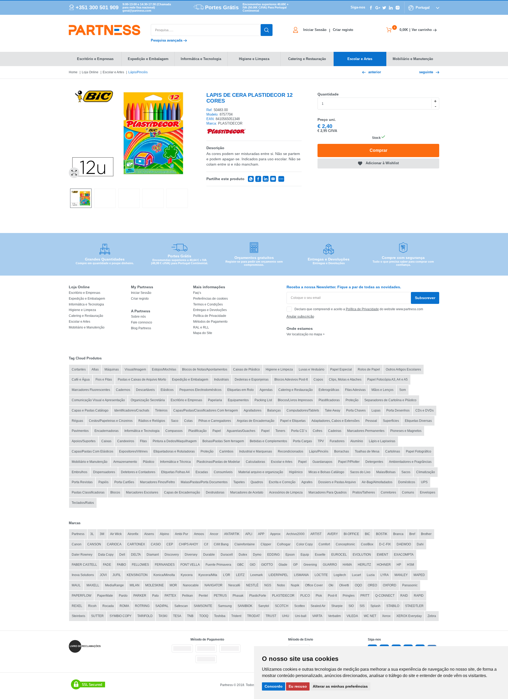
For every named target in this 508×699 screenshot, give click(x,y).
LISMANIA (301, 575)
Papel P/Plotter (349, 462)
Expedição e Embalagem (87, 298)
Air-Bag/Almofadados (377, 482)
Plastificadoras (329, 400)
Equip (305, 554)
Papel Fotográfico (418, 451)
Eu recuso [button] (298, 686)
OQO (358, 585)
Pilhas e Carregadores (214, 421)
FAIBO (121, 564)
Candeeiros (125, 441)
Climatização (425, 472)
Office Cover (314, 585)
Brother (426, 534)
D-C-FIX (385, 544)
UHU (285, 616)
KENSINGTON (137, 575)
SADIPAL (162, 606)
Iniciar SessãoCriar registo (328, 30)
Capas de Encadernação (182, 492)
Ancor (214, 534)
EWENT (382, 554)
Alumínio (356, 441)
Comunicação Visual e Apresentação (98, 400)
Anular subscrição (300, 316)
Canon (76, 544)
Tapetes (239, 482)
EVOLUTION (362, 554)
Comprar (378, 150)
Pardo (123, 595)
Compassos (174, 431)
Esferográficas (329, 390)
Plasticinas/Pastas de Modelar (218, 462)
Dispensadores (104, 472)
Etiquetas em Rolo (240, 390)
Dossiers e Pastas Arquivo (337, 482)
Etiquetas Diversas (418, 421)
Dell (122, 554)
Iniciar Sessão (141, 293)
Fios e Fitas (104, 379)
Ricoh (92, 606)
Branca (398, 534)
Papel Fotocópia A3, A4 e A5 (387, 379)
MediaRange (114, 585)
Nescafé (234, 585)
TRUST (271, 616)
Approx (275, 534)
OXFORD (389, 585)
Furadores (337, 441)
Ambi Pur (181, 534)
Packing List (263, 400)
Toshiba (219, 616)
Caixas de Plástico (246, 369)
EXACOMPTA (404, 554)
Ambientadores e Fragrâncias (410, 462)
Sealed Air (318, 606)
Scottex (299, 606)
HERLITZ (364, 564)
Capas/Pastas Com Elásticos (92, 451)
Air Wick (116, 534)
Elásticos (167, 390)
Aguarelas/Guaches (241, 431)
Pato (155, 595)
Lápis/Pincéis (138, 72)
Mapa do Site (202, 333)
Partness (78, 534)
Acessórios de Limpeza (286, 492)
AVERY (332, 534)
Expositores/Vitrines (133, 451)
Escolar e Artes (113, 72)
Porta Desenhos (398, 410)
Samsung (225, 606)
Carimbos (226, 451)
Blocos (115, 492)
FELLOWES (140, 564)
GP (295, 564)
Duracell (227, 554)
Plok (319, 595)
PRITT (364, 595)
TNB (190, 616)
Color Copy (304, 544)
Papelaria (215, 400)
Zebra (432, 616)
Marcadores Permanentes (365, 431)
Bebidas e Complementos (268, 441)
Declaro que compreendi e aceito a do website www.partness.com (358, 309)
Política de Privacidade (209, 316)
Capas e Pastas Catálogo (90, 410)
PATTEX (170, 595)
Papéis (103, 482)
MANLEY (401, 575)
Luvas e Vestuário (311, 369)
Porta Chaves (356, 410)
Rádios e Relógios (151, 421)
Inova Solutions (83, 575)
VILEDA (352, 616)
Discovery (172, 554)
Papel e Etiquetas (293, 421)
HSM (410, 564)
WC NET (370, 616)
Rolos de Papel (369, 369)
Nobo (281, 585)
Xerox (386, 616)
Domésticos (406, 482)
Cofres (317, 431)
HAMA (347, 564)
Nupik (295, 585)
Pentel (203, 595)
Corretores (388, 492)
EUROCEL (339, 554)
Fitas (143, 441)
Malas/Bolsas (386, 472)
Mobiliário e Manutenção (87, 327)
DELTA (136, 554)
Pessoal (371, 421)
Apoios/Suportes (84, 441)
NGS (267, 585)
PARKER (139, 595)
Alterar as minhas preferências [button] (340, 686)
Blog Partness (141, 328)
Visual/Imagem (135, 369)
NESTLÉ (252, 585)
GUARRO (330, 564)
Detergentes (374, 462)
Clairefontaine (244, 544)
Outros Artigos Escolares (403, 369)
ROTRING (142, 606)
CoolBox (367, 544)
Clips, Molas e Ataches (345, 379)
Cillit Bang (221, 544)
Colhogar (284, 544)
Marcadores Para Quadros (328, 492)
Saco (174, 421)
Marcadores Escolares (142, 492)
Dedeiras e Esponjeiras (252, 379)
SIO (351, 606)
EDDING (273, 554)
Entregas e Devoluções (210, 310)
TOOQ (203, 616)
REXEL (77, 606)
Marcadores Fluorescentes (91, 390)
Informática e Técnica (175, 462)
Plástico (148, 462)
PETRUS (220, 595)
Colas (188, 421)
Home (73, 72)
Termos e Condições (208, 304)
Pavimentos (80, 431)
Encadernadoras (106, 431)
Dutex (243, 554)
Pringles (349, 595)
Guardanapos (322, 462)
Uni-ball (300, 616)
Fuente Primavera (218, 564)
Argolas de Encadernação (255, 421)
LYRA (384, 575)
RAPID (419, 595)
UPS (424, 482)
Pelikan (187, 595)
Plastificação (197, 431)
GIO (252, 564)
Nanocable (191, 585)
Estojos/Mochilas (164, 369)
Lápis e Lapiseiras (382, 441)
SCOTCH (281, 606)
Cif (206, 544)
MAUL (76, 585)
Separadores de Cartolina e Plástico (390, 400)
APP (261, 534)
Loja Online (90, 72)
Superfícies (391, 421)
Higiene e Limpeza (82, 310)
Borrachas (341, 451)
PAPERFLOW (81, 595)
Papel (216, 431)
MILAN (134, 585)
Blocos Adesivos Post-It (291, 379)
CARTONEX (136, 544)
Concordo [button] (274, 686)
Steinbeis (78, 616)
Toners (280, 431)
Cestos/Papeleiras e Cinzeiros (111, 421)
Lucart (356, 575)
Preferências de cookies (210, 298)
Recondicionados (290, 451)
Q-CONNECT (384, 595)
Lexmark (256, 575)
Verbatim (334, 616)
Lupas (375, 410)
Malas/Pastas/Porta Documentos (204, 482)
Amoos (199, 534)
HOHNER (384, 564)
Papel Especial (341, 369)
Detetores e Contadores (138, 472)
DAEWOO (404, 544)
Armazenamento (125, 462)
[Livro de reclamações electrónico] (85, 646)
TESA (177, 616)
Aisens (149, 534)
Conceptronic (345, 544)
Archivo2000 (295, 534)
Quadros (257, 482)
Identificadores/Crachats (131, 410)
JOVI (103, 575)
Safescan (181, 606)
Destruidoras (215, 492)
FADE (107, 564)
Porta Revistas (82, 482)
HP (399, 564)
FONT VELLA (190, 564)
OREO (372, 585)
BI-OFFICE (351, 534)
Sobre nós (138, 316)
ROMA (124, 606)
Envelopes (427, 492)
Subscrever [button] (425, 298)
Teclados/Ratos (83, 503)
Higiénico (296, 472)
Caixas (106, 441)
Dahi (420, 544)
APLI (248, 534)
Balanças (274, 410)
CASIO (156, 544)
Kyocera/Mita (207, 575)
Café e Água (81, 379)
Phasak (238, 595)
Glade (283, 564)
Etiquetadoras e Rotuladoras (174, 451)
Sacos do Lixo (360, 472)
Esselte (320, 554)
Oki (331, 585)
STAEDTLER (414, 606)
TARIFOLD (145, 616)
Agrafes (306, 482)
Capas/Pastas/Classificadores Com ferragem (205, 410)
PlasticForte (257, 595)
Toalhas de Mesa (367, 451)
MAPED (419, 575)
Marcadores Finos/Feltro (157, 482)
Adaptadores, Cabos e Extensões (335, 421)
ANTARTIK (231, 534)
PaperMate (105, 595)
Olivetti (344, 585)
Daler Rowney (82, 554)
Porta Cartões (124, 482)
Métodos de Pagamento (210, 321)
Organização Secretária (148, 400)
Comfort (324, 544)
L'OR (226, 575)
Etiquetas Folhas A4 (175, 472)
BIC (367, 534)
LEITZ (240, 575)
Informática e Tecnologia (86, 304)
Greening (310, 564)
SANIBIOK (245, 606)
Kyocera (187, 575)
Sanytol (263, 606)
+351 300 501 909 (97, 7)
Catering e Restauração (86, 316)
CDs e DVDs (424, 410)
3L (92, 534)
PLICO (305, 595)
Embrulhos (79, 472)
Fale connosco (141, 322)
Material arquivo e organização (260, 472)
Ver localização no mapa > (306, 334)
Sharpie (337, 606)
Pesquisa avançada (167, 40)
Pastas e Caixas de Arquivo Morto (142, 379)
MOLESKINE (154, 585)
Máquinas (112, 369)
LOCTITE (321, 575)
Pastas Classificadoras (88, 492)
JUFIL (116, 575)
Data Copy (106, 554)
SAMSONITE (203, 606)
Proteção (352, 400)
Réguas (77, 421)
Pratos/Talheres (363, 492)
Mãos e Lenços (382, 390)
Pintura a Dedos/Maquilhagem (175, 441)
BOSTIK (381, 534)
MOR (173, 585)
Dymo (257, 554)
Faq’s (197, 293)
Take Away (332, 410)
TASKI (162, 616)
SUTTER (97, 616)
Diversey (191, 554)
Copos (318, 379)
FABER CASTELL (84, 564)
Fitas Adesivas (355, 390)
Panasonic (410, 585)
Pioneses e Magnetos (405, 431)
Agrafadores (252, 410)
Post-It (332, 595)
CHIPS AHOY (188, 544)
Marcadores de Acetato (246, 492)
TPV (321, 441)
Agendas (266, 390)
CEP (169, 544)
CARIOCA (114, 544)
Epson (290, 554)
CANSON (94, 544)
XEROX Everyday (409, 616)
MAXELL (93, 585)
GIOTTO (267, 564)
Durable (209, 554)
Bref (412, 534)
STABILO (392, 606)
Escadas (202, 472)
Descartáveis (145, 390)
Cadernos (123, 390)
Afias (95, 369)
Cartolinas (392, 451)
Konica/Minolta (164, 575)
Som (402, 390)
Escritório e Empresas (84, 293)
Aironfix (133, 534)
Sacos (405, 472)
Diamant (153, 554)
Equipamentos (238, 400)
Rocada (108, 606)
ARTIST (315, 534)
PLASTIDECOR (283, 595)
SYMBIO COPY (120, 616)
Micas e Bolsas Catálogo (326, 472)
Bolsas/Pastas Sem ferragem (223, 441)
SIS (362, 606)
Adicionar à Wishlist (382, 163)
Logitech (340, 575)
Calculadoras (255, 462)
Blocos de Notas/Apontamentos (204, 369)
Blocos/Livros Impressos (295, 400)
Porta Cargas (302, 441)
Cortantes (79, 369)
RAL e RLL (201, 327)
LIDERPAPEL (278, 575)
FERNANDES (165, 564)
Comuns (408, 492)
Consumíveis (223, 472)
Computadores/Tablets (303, 410)
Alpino (164, 534)
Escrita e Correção (282, 482)
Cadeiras (334, 431)
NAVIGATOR (214, 585)
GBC (240, 564)
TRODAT (253, 616)
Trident (236, 616)
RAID (404, 595)
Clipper (266, 544)
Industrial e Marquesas (255, 451)
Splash (375, 606)
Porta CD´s (299, 431)
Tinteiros (161, 410)
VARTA (317, 616)
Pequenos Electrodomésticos (200, 390)
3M (102, 534)
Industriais (221, 379)
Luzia (371, 575)
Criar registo (140, 298)
